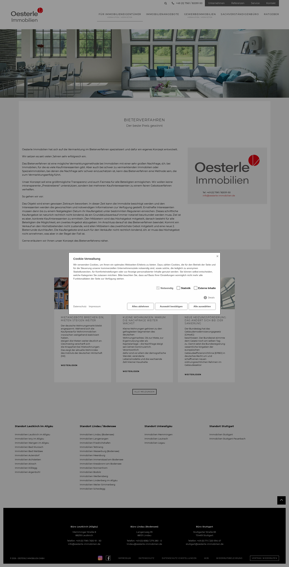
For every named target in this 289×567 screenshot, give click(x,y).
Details (211, 297)
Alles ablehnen (140, 306)
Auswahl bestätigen (171, 306)
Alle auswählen (202, 306)
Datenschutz (79, 306)
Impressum (95, 306)
